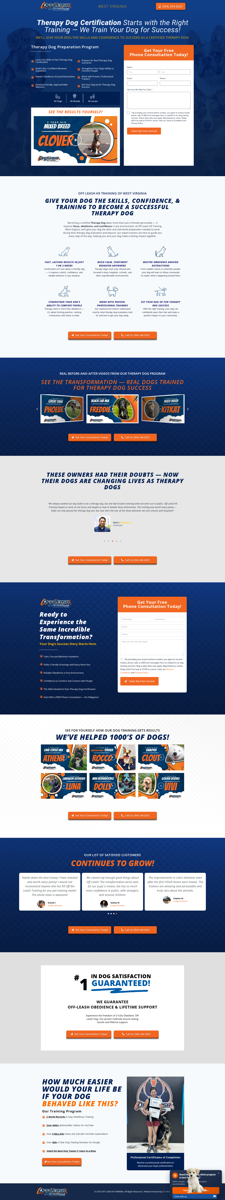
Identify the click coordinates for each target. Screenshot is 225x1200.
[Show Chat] (214, 1196)
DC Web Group (169, 1191)
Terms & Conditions (175, 121)
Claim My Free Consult (144, 131)
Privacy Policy (136, 123)
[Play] (62, 409)
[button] (75, 139)
